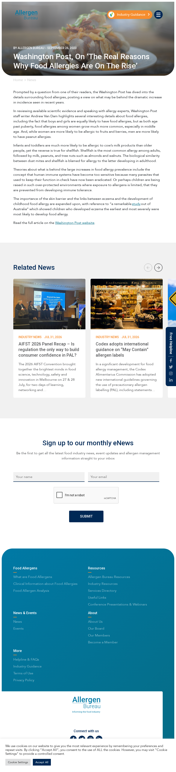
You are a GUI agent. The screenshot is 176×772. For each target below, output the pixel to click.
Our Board (96, 628)
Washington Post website (74, 222)
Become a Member (103, 642)
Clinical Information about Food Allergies (45, 583)
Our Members (99, 635)
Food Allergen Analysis (31, 590)
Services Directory (102, 590)
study (136, 204)
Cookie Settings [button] (18, 762)
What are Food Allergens (32, 577)
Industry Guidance (27, 666)
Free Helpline (171, 343)
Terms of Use (23, 673)
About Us (95, 621)
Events (18, 628)
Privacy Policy (23, 680)
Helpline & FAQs (26, 659)
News (31, 80)
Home (18, 80)
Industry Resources (103, 583)
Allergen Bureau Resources (109, 577)
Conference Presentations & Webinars (117, 604)
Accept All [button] (41, 762)
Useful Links (97, 597)
